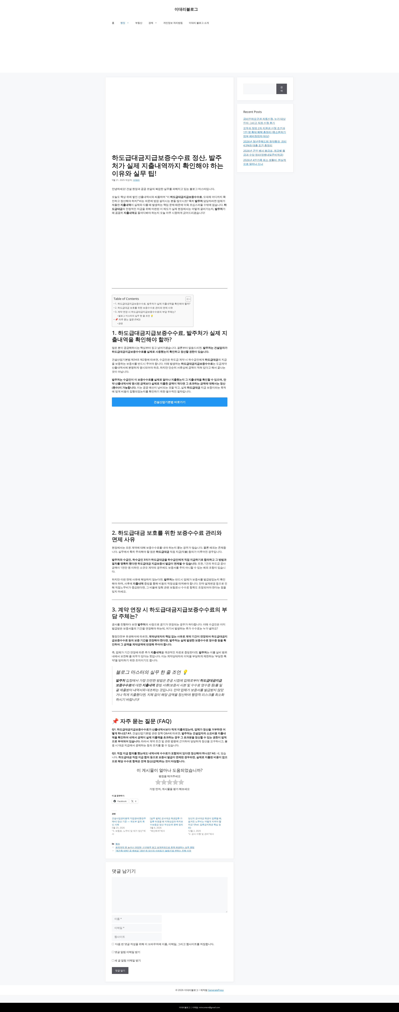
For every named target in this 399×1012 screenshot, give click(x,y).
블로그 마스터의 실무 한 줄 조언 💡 (135, 315)
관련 (120, 323)
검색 (281, 89)
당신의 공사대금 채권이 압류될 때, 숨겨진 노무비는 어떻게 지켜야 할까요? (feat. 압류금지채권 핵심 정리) (205, 823)
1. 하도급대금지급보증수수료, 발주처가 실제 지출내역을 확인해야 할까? (152, 303)
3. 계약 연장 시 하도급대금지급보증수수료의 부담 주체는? (145, 311)
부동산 (138, 22)
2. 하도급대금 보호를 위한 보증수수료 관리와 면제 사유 (144, 307)
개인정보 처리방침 (173, 22)
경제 (151, 22)
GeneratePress (216, 990)
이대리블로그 (186, 9)
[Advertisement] (199, 51)
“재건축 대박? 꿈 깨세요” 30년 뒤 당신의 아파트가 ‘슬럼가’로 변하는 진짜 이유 (153, 850)
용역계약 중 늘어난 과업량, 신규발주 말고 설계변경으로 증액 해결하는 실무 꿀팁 (154, 847)
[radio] (158, 782)
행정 (122, 22)
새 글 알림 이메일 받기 (128, 960)
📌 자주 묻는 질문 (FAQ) (127, 319)
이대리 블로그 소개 (199, 22)
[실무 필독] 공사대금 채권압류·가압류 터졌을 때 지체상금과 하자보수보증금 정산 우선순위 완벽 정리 (166, 821)
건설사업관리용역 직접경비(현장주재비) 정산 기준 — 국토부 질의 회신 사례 (129, 821)
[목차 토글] (186, 299)
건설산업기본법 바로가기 (169, 402)
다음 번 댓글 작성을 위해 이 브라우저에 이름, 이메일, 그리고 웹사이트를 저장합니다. (164, 944)
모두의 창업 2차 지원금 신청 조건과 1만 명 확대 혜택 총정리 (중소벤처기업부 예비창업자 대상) (264, 132)
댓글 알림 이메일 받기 (127, 952)
